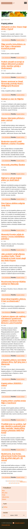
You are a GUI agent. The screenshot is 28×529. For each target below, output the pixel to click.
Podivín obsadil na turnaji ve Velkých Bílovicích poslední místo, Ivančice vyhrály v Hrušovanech (12, 65)
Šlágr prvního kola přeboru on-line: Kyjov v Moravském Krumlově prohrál (13, 46)
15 (18, 483)
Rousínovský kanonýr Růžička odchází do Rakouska (13, 283)
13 (14, 483)
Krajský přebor (20, 40)
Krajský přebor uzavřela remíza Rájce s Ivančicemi (13, 402)
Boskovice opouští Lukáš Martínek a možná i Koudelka (12, 142)
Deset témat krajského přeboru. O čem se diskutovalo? (13, 300)
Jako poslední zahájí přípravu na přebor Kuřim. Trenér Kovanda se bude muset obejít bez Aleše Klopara (13, 257)
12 (11, 483)
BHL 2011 (4, 492)
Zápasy (4, 499)
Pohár (3, 494)
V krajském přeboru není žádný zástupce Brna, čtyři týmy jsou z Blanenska (14, 362)
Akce (3, 490)
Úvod (2, 19)
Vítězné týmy (5, 497)
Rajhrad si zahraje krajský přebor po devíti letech (11, 179)
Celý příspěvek (6, 40)
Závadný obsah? (19, 523)
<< (4, 515)
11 (9, 483)
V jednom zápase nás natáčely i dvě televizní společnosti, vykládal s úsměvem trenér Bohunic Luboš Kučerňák (13, 319)
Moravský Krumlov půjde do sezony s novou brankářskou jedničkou (12, 236)
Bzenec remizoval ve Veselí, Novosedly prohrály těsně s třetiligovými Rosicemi (12, 83)
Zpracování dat (6, 525)
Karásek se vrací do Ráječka (12, 99)
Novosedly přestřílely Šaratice (13, 165)
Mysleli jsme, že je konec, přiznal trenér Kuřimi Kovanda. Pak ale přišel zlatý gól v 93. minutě (13, 457)
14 (16, 483)
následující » (23, 481)
